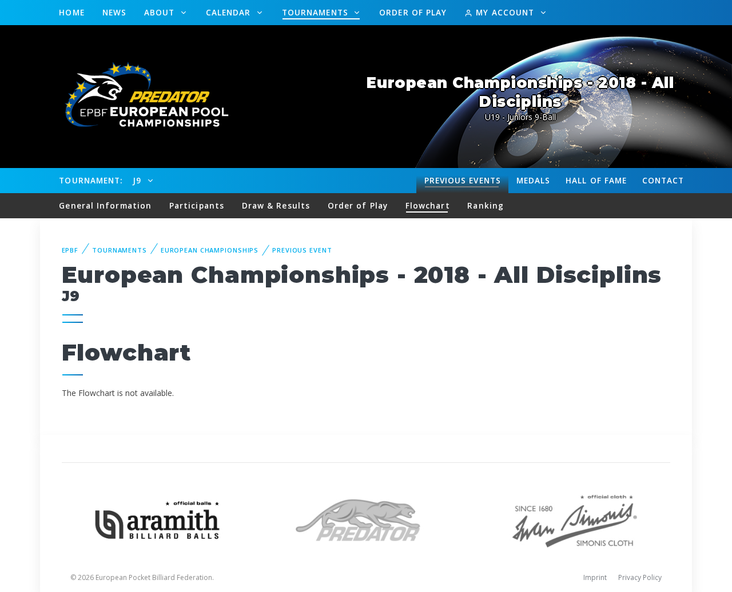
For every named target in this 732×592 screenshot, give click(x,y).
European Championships (209, 250)
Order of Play (413, 12)
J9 (138, 180)
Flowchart (427, 205)
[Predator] (366, 519)
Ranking (485, 205)
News (114, 12)
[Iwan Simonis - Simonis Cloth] (574, 519)
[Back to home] (140, 95)
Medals (533, 180)
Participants (196, 205)
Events (462, 180)
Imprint (595, 577)
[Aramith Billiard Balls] (157, 519)
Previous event (302, 250)
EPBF (70, 250)
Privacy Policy (640, 577)
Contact (663, 180)
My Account (505, 12)
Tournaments (316, 12)
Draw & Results (276, 205)
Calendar (230, 12)
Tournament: (90, 180)
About (161, 12)
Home (71, 12)
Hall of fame (596, 180)
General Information (105, 205)
